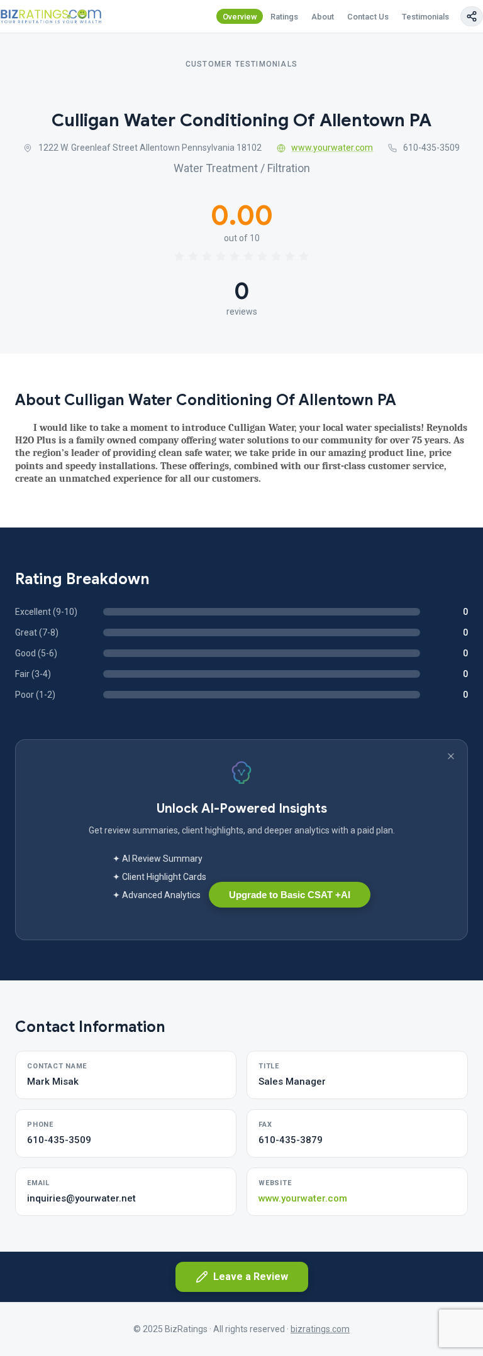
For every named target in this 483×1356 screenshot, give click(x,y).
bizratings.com (320, 1329)
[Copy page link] (471, 16)
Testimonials (425, 16)
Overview (240, 16)
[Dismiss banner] (451, 756)
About (322, 16)
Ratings (284, 16)
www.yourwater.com (332, 148)
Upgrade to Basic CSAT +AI (289, 894)
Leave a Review (250, 1277)
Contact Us (368, 16)
